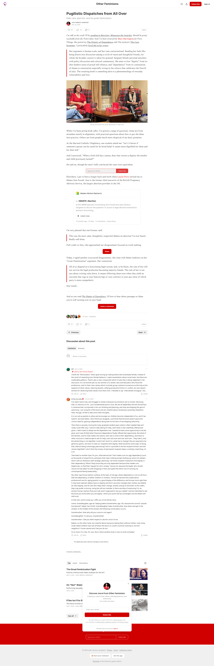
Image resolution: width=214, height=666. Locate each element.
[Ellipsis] (146, 369)
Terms (115, 650)
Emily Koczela (76, 399)
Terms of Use (117, 620)
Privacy (109, 650)
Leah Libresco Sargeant (80, 22)
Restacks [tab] (81, 348)
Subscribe (195, 4)
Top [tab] (69, 563)
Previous (75, 332)
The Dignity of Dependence (100, 42)
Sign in (207, 4)
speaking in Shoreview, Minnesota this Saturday (111, 35)
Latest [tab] (75, 563)
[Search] (181, 4)
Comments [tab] (72, 348)
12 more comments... (74, 552)
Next (141, 332)
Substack (96, 661)
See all (71, 616)
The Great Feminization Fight (81, 569)
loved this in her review (98, 45)
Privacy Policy (123, 622)
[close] (128, 583)
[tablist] (76, 348)
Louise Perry (123, 176)
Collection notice (125, 650)
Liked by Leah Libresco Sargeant (83, 371)
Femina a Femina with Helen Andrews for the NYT (85, 572)
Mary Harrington (126, 38)
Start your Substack (101, 656)
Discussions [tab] (83, 563)
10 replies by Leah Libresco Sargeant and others (91, 542)
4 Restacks (92, 317)
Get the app (117, 656)
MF (72, 369)
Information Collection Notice (106, 622)
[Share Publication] (186, 4)
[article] (107, 574)
